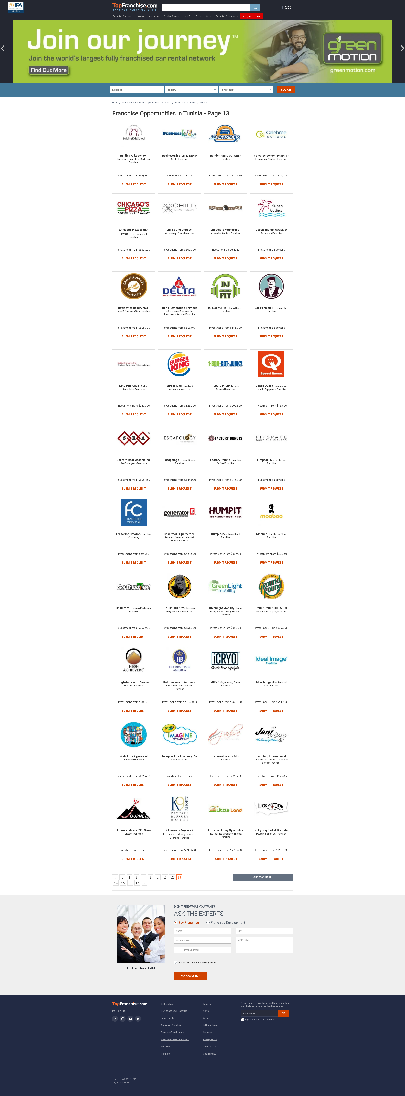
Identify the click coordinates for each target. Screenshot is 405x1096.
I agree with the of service (259, 1019)
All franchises (168, 1004)
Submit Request (134, 184)
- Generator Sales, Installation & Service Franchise (180, 537)
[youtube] (130, 1021)
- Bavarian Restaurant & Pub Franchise (181, 685)
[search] (255, 7)
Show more (262, 877)
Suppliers (165, 1046)
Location (140, 16)
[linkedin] (115, 1021)
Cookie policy (209, 1053)
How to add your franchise (174, 1011)
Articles (207, 1004)
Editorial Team (210, 1025)
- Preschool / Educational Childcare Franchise (133, 159)
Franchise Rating (203, 16)
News (206, 1011)
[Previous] (115, 877)
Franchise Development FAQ (175, 1039)
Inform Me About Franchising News (197, 962)
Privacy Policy (210, 1039)
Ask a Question (190, 975)
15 (123, 883)
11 (165, 877)
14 (116, 883)
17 (137, 883)
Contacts (207, 1032)
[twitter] (138, 1021)
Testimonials (167, 1018)
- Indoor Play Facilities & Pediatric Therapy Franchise (226, 833)
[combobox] (137, 89)
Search (286, 89)
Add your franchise (251, 16)
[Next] (144, 883)
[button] (286, 7)
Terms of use (209, 1046)
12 (172, 877)
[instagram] (123, 1021)
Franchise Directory (122, 16)
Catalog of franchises (172, 1025)
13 (180, 877)
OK (283, 1013)
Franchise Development (227, 16)
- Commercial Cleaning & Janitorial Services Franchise (271, 759)
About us (207, 1018)
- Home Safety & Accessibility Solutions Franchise (226, 611)
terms (261, 1019)
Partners (165, 1053)
